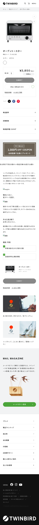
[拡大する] (34, 16)
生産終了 (19, 80)
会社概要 (6, 440)
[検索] (25, 3)
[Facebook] (13, 101)
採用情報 (5, 499)
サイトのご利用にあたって (17, 499)
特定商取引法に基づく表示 (10, 496)
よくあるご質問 (18, 92)
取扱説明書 (8, 92)
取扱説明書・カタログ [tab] (9, 129)
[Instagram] (16, 484)
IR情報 (5, 446)
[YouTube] (20, 484)
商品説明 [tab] (6, 112)
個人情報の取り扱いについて (10, 490)
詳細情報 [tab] (6, 121)
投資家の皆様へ (24, 496)
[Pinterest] (18, 101)
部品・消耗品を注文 (17, 87)
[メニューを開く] (34, 3)
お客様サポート (8, 453)
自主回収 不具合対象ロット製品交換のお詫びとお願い (17, 164)
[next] (36, 31)
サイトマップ (6, 502)
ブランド (5, 421)
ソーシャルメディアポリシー (9, 493)
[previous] (2, 31)
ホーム (4, 9)
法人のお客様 (7, 465)
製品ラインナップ (13, 9)
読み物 (5, 434)
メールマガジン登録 (19, 404)
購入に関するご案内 (9, 459)
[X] (9, 101)
